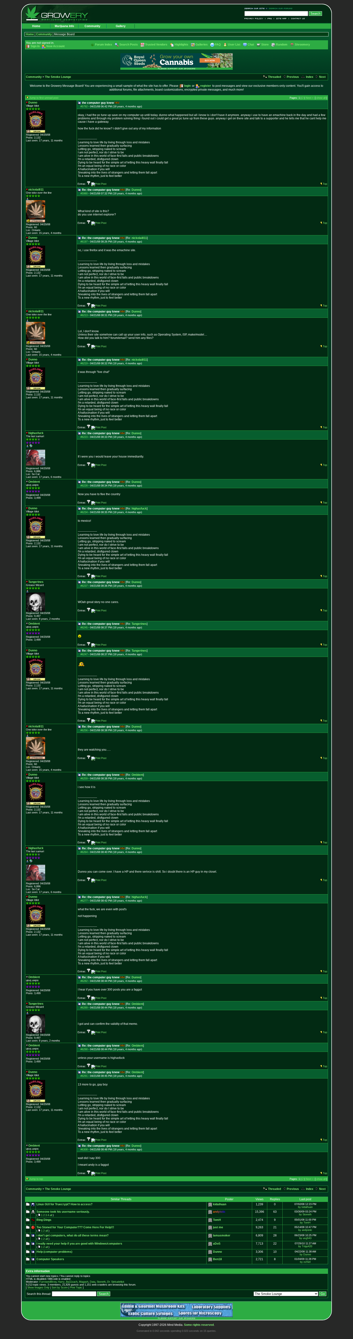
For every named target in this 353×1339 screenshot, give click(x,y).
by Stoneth (305, 1214)
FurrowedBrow (47, 1281)
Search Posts (128, 44)
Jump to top (36, 1178)
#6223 (84, 436)
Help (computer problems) (54, 1251)
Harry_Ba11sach (68, 1281)
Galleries (201, 44)
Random (281, 44)
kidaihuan (219, 1204)
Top (325, 183)
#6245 (84, 627)
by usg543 (305, 1238)
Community (92, 26)
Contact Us (297, 18)
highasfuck (139, 508)
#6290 (84, 1049)
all (51, 1215)
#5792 (84, 106)
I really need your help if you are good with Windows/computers (79, 1243)
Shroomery (302, 44)
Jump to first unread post (43, 97)
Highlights (181, 44)
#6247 (84, 654)
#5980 (84, 193)
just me (218, 1227)
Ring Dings (44, 1220)
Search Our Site (255, 8)
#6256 (84, 730)
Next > (309, 97)
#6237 (84, 585)
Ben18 (217, 1259)
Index (309, 77)
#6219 (84, 363)
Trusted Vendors (156, 44)
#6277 (84, 900)
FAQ (269, 18)
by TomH (305, 1222)
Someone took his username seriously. (63, 1211)
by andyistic (305, 1230)
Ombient (137, 775)
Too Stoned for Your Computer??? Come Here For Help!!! (75, 1227)
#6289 (84, 1007)
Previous (292, 77)
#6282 (84, 981)
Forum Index (103, 44)
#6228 (84, 485)
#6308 (84, 1149)
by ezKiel (305, 1261)
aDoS (216, 1243)
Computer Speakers (50, 1259)
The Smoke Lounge (58, 77)
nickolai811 (139, 238)
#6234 (84, 512)
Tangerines (139, 624)
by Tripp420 (305, 1246)
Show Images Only (38, 1287)
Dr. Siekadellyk (115, 1281)
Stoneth (101, 1281)
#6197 (84, 241)
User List (234, 44)
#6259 (84, 778)
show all (321, 97)
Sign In (35, 46)
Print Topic (76, 1287)
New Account (55, 46)
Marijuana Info (64, 26)
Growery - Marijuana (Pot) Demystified (59, 13)
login (187, 85)
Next (322, 77)
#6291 (84, 1075)
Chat (251, 44)
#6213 (84, 315)
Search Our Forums (279, 8)
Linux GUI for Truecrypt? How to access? (64, 1204)
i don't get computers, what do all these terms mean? (73, 1235)
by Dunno (305, 1254)
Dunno (136, 189)
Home (36, 26)
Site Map (281, 18)
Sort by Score (60, 1287)
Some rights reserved (199, 1325)
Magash (83, 1281)
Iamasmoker (221, 1235)
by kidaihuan (305, 1207)
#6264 (84, 852)
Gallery (121, 26)
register (205, 85)
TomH (217, 1220)
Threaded (274, 77)
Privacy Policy (254, 18)
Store (265, 44)
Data (92, 1281)
